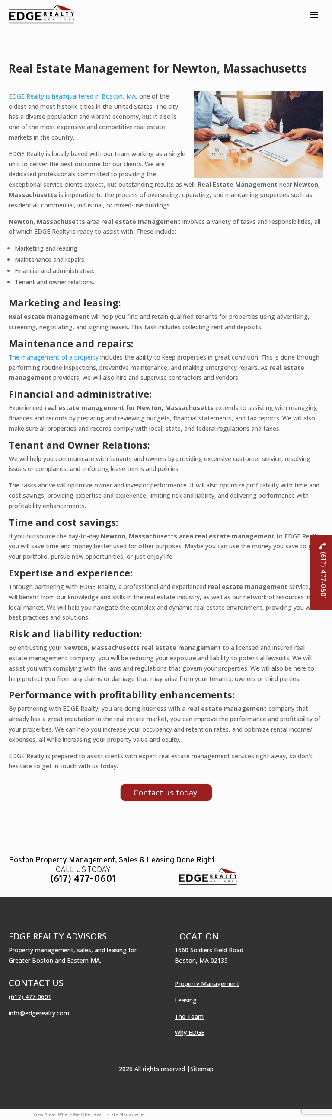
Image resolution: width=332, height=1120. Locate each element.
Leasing (186, 1000)
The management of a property (54, 357)
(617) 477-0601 (83, 879)
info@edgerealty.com (39, 1013)
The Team (189, 1016)
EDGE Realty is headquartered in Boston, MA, (73, 96)
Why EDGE (189, 1032)
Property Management (207, 984)
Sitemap (202, 1069)
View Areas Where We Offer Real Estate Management (90, 1114)
